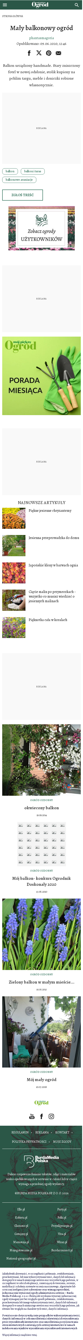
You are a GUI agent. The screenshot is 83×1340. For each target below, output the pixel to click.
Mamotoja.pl (21, 1242)
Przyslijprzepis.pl (61, 1226)
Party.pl (61, 1209)
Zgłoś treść (23, 195)
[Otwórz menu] (5, 5)
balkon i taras (32, 171)
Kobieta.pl (21, 1217)
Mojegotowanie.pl (21, 1250)
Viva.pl (62, 1234)
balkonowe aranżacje (19, 180)
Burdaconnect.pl (62, 1250)
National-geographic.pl (21, 1258)
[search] (77, 5)
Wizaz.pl (62, 1242)
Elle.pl (21, 1209)
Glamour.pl (21, 1226)
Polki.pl (62, 1217)
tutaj (34, 1334)
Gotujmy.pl (21, 1234)
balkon (10, 171)
